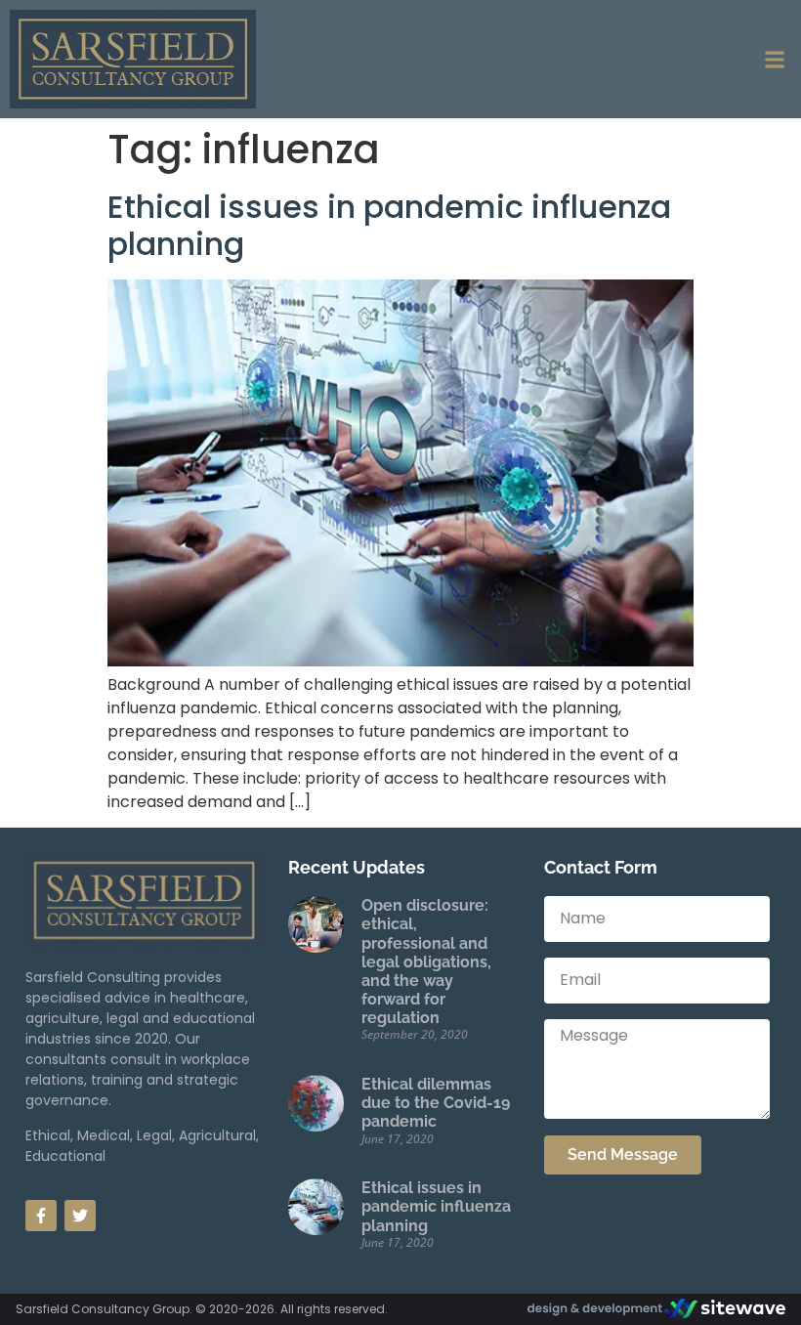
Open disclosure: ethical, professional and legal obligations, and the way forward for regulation (426, 961)
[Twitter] (80, 1215)
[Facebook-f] (41, 1215)
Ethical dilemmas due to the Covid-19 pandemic (435, 1103)
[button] (775, 59)
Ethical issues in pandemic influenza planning (389, 225)
